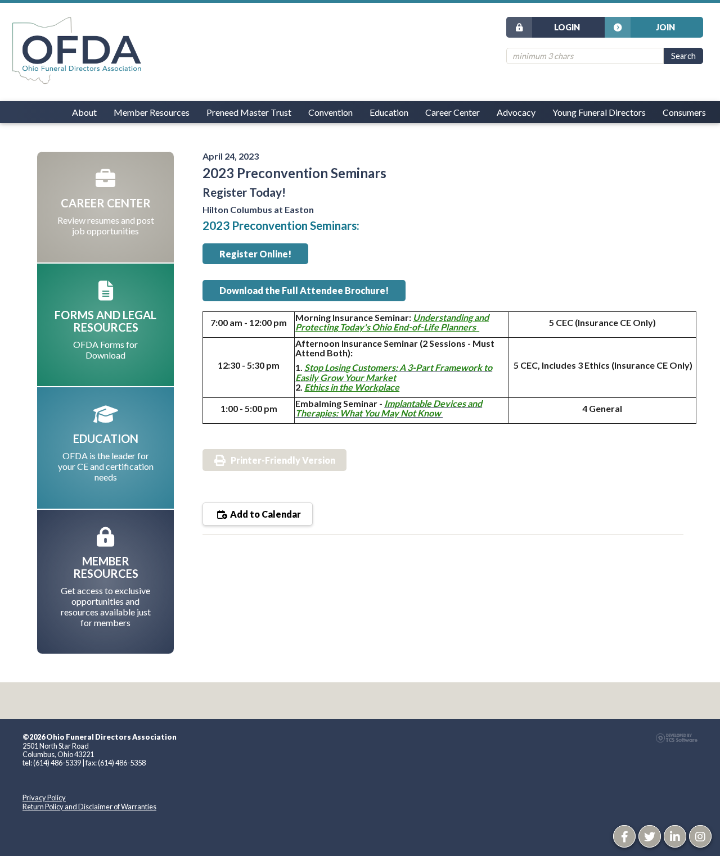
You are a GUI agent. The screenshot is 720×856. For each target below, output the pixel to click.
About (84, 112)
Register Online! (255, 253)
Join (665, 27)
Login (567, 27)
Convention (330, 112)
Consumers (684, 112)
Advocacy (516, 112)
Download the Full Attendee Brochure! (304, 290)
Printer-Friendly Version (283, 460)
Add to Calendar (264, 514)
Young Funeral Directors (599, 112)
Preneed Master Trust (248, 112)
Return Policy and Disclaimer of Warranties (89, 806)
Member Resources (152, 112)
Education (389, 112)
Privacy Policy (44, 797)
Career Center (452, 112)
